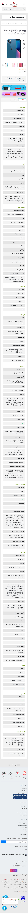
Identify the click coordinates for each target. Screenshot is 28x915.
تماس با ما (25, 832)
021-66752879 (17, 861)
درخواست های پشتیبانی (22, 813)
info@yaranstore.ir (17, 866)
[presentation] (25, 65)
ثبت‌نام (3, 842)
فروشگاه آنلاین (24, 791)
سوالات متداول (24, 815)
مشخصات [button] (22, 100)
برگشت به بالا (12, 765)
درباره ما (25, 830)
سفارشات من (24, 808)
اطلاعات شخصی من (22, 810)
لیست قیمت (24, 788)
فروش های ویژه (23, 806)
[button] (4, 4)
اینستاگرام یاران (14, 870)
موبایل (20, 71)
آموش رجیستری (23, 827)
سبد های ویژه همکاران (22, 793)
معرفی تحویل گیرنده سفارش (20, 795)
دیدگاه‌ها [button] (14, 100)
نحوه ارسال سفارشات (22, 825)
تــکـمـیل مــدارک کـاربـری (20, 798)
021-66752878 (18, 863)
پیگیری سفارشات (23, 834)
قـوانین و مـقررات (23, 823)
